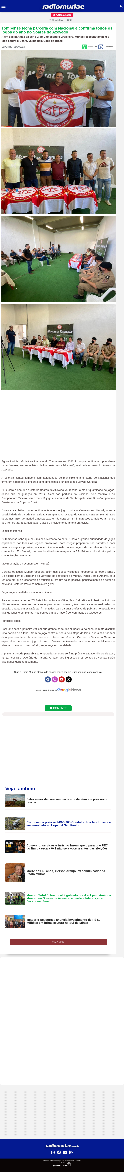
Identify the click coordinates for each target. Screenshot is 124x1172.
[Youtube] (62, 679)
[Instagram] (55, 679)
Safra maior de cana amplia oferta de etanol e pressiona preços (66, 801)
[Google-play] (71, 1152)
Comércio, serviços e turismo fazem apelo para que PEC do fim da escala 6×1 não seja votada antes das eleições (67, 847)
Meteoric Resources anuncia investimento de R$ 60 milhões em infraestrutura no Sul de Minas (63, 921)
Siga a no (46, 690)
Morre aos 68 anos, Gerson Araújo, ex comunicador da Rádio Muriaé (65, 872)
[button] (3, 6)
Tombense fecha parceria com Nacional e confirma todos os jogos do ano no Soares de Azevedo (57, 30)
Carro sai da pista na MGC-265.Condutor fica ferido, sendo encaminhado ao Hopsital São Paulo (68, 824)
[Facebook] (48, 679)
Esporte (71, 20)
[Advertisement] (62, 978)
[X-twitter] (69, 679)
